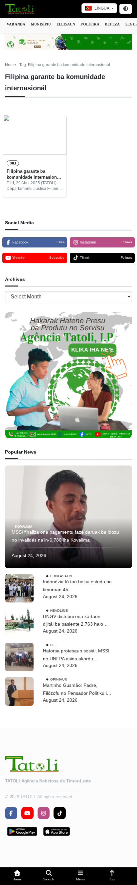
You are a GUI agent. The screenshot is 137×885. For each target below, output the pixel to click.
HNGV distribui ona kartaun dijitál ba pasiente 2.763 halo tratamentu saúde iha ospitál (73, 621)
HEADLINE (59, 610)
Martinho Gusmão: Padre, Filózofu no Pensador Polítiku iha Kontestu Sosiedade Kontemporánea (77, 690)
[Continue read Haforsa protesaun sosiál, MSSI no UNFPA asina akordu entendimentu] (19, 657)
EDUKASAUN (61, 576)
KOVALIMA (23, 526)
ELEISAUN (66, 24)
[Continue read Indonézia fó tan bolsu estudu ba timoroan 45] (19, 588)
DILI (13, 163)
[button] (17, 876)
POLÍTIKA (89, 24)
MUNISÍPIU (41, 24)
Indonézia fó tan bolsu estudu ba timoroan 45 (77, 585)
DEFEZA (112, 24)
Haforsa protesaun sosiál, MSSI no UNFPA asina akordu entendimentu (76, 655)
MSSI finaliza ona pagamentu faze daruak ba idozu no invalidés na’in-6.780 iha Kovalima (65, 536)
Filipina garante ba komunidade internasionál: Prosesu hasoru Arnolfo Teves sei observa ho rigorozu (34, 175)
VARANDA (16, 24)
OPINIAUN (58, 679)
